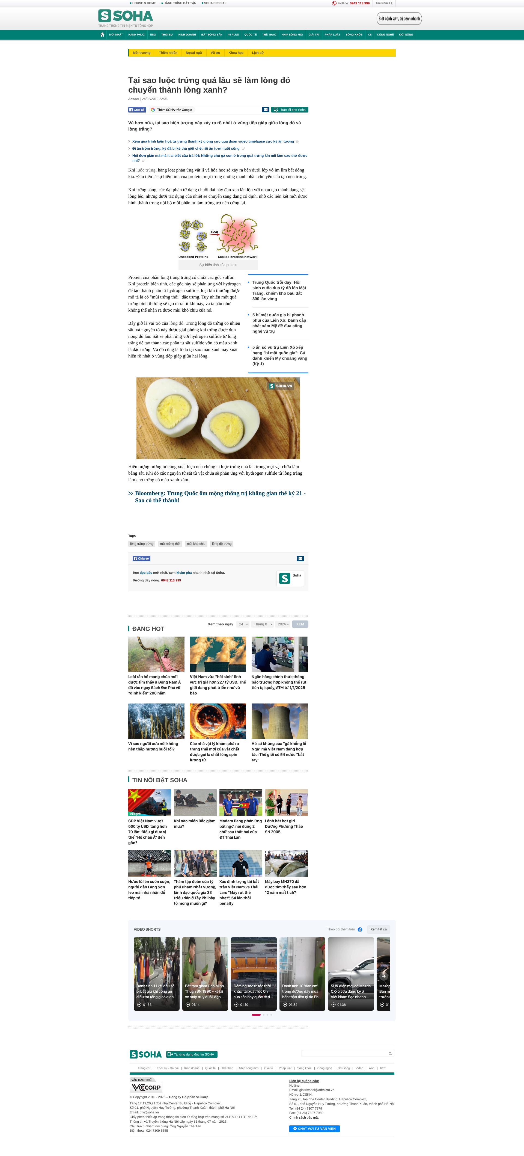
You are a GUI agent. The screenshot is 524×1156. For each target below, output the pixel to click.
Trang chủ (144, 1068)
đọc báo (146, 573)
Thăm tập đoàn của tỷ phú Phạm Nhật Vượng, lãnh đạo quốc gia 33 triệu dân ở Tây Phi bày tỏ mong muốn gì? (195, 892)
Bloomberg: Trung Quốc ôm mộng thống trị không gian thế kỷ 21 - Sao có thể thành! (220, 497)
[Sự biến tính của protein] (218, 236)
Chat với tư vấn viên (317, 1129)
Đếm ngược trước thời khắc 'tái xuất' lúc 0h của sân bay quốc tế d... (253, 991)
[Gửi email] (265, 109)
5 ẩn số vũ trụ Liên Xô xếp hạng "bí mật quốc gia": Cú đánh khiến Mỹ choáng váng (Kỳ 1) (279, 355)
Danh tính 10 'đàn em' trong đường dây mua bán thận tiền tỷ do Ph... (301, 991)
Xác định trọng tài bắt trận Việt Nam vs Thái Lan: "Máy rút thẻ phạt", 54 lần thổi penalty (239, 892)
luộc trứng (146, 170)
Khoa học (236, 53)
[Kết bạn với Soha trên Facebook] (284, 578)
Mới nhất (116, 34)
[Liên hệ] (300, 558)
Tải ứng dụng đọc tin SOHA (194, 1054)
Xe (369, 34)
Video (359, 1068)
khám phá (184, 573)
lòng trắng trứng (141, 544)
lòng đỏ (176, 323)
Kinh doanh (187, 34)
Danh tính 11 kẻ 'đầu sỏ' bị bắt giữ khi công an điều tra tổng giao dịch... (156, 991)
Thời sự (167, 34)
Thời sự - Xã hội (167, 1068)
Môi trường (142, 53)
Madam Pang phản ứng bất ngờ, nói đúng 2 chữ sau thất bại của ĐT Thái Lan (240, 829)
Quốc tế (250, 34)
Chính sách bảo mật (303, 1117)
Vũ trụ (215, 53)
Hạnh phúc (136, 34)
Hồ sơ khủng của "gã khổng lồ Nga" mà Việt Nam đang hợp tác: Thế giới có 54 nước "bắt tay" (279, 751)
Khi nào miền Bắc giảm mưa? (195, 823)
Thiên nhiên (168, 53)
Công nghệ (385, 34)
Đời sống (406, 34)
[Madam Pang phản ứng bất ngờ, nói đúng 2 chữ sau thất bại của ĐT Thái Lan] (240, 802)
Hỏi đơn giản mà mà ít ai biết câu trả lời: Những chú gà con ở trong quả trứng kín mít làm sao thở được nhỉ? (219, 157)
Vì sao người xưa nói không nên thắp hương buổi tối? (153, 746)
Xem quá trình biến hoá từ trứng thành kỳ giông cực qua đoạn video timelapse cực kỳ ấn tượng (213, 141)
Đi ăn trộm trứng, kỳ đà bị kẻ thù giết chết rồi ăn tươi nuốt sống (186, 148)
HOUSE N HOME (144, 3)
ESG (153, 34)
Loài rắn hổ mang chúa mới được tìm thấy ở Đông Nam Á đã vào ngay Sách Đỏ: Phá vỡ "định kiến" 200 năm (154, 685)
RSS (383, 1068)
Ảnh (371, 1068)
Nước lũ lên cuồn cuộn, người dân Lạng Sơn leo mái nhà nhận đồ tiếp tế (149, 889)
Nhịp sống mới (292, 34)
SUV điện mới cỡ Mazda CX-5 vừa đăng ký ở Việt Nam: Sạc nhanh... (351, 991)
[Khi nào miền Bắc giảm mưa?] (195, 802)
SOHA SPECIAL (215, 3)
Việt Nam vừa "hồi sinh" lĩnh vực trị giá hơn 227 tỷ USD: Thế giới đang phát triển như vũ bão (218, 685)
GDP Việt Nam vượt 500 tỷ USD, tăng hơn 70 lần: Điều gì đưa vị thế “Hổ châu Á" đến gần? (147, 831)
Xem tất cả (379, 929)
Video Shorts (147, 929)
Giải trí (313, 34)
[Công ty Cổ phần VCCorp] (196, 1085)
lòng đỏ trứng (221, 544)
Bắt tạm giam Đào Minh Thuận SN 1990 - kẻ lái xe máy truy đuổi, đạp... (204, 991)
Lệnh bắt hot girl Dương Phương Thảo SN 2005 (284, 826)
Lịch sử (258, 53)
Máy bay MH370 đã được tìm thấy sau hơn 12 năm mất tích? (285, 887)
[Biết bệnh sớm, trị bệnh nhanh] (399, 18)
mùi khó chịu (196, 544)
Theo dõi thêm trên (341, 929)
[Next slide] (383, 976)
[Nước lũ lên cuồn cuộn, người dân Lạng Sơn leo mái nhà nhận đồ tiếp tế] (149, 863)
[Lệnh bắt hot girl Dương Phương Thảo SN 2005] (286, 802)
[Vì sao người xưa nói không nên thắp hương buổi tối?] (156, 721)
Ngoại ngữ (194, 53)
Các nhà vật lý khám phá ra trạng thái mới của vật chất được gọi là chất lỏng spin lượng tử (214, 751)
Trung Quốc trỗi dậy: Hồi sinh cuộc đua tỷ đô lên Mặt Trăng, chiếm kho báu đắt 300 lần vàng (279, 290)
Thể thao (269, 34)
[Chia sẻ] (137, 110)
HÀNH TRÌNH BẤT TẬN (180, 3)
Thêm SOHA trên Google (174, 110)
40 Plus (233, 34)
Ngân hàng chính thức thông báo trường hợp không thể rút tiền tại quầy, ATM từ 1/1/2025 (279, 682)
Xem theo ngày (220, 624)
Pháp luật (332, 34)
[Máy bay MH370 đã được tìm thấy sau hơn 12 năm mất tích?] (286, 863)
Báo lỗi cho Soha (293, 110)
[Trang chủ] (125, 18)
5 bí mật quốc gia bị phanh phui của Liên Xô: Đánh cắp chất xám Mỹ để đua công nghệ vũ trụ (279, 323)
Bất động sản (211, 34)
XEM (300, 624)
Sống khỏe (354, 34)
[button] (256, 1015)
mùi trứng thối (170, 544)
